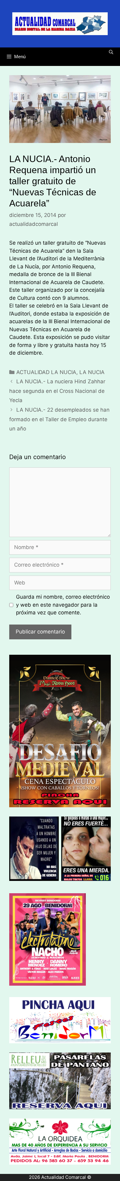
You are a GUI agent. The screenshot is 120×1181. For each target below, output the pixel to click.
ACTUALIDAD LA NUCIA (46, 372)
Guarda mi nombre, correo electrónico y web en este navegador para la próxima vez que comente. (63, 605)
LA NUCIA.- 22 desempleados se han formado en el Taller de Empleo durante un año (59, 419)
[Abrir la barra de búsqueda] (111, 52)
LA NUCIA (92, 372)
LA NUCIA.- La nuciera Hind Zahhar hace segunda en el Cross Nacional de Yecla (57, 390)
